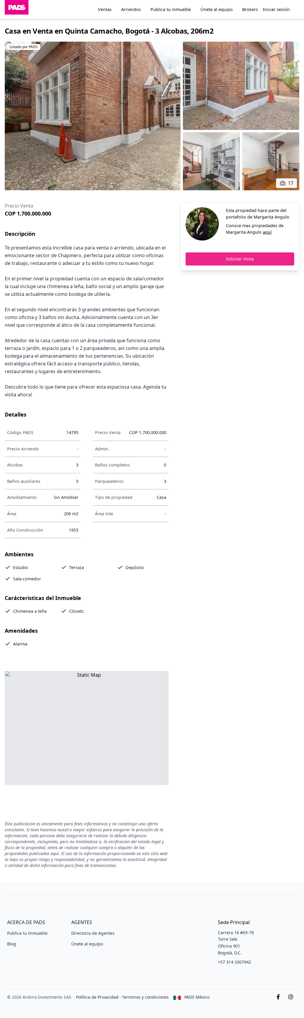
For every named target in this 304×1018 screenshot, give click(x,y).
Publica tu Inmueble (27, 933)
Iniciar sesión (276, 9)
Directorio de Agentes (93, 933)
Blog (11, 944)
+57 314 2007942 (234, 962)
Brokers (250, 9)
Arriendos (131, 9)
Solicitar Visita (240, 259)
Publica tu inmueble (171, 9)
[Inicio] (16, 9)
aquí (267, 232)
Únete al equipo (216, 9)
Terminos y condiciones (145, 997)
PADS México (197, 997)
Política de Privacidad (97, 997)
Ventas (105, 9)
